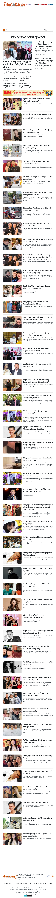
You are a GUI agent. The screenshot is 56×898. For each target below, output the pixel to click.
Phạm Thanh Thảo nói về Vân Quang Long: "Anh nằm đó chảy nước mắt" (36, 381)
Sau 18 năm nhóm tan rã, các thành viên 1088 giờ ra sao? (37, 725)
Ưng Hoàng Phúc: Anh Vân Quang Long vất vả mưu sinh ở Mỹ (37, 694)
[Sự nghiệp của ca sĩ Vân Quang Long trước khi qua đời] (12, 776)
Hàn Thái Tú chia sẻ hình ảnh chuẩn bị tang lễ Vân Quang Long (36, 647)
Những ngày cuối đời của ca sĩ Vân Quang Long (37, 757)
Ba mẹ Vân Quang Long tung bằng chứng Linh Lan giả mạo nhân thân (43, 44)
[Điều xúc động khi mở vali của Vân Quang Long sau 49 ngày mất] (12, 135)
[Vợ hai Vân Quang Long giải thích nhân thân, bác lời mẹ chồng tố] (17, 50)
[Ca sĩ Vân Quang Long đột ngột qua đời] (12, 807)
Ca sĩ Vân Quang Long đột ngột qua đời (36, 802)
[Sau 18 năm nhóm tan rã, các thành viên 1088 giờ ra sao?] (12, 729)
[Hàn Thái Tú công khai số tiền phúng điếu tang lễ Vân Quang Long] (12, 275)
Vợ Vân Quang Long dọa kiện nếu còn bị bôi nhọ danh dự (37, 225)
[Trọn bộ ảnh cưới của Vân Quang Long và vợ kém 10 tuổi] (12, 823)
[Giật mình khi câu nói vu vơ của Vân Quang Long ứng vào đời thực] (12, 620)
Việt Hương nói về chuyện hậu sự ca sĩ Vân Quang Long (38, 663)
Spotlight (50, 883)
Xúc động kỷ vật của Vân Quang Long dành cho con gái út (25, 78)
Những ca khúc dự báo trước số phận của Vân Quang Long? (37, 554)
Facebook (48, 876)
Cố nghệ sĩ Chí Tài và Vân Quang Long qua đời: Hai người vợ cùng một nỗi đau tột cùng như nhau (38, 507)
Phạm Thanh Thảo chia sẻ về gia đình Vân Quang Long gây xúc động (38, 632)
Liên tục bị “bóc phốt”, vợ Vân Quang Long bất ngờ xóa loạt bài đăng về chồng (37, 256)
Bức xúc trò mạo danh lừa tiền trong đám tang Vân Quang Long (37, 475)
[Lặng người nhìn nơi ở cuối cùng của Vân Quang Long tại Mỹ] (12, 463)
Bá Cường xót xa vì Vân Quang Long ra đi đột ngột (37, 569)
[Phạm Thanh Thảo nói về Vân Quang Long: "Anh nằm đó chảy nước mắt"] (12, 385)
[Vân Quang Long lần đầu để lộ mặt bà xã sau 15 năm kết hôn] (12, 839)
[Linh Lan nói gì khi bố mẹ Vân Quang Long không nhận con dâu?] (12, 338)
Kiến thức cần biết (27, 883)
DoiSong (44, 4)
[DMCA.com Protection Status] (28, 896)
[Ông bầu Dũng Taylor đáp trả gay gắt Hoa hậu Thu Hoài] (12, 369)
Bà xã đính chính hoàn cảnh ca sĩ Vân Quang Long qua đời (36, 710)
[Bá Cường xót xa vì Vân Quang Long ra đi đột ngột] (12, 573)
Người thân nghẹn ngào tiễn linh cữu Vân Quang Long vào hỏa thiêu (37, 318)
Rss (52, 876)
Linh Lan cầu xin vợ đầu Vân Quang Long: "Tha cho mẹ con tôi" (10, 78)
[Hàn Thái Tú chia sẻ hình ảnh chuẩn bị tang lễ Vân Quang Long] (12, 651)
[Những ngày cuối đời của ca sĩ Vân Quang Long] (12, 761)
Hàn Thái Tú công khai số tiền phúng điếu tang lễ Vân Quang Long (38, 272)
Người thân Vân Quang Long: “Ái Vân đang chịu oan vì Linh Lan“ (43, 61)
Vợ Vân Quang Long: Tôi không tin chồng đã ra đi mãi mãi (37, 741)
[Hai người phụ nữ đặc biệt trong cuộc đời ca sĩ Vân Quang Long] (12, 682)
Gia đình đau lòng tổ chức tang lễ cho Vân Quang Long (37, 178)
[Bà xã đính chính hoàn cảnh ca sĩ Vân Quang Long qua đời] (12, 714)
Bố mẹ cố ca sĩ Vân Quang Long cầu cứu (37, 114)
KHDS (28, 4)
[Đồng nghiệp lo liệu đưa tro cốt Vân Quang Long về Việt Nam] (12, 307)
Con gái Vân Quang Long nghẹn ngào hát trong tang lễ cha (37, 523)
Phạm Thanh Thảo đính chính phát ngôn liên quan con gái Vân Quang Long (9, 85)
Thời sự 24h (34, 883)
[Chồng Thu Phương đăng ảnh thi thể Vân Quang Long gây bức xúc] (12, 400)
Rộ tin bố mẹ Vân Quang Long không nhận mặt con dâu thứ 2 (36, 350)
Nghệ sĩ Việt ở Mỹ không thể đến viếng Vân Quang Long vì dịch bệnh (37, 428)
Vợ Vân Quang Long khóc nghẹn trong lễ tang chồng (37, 538)
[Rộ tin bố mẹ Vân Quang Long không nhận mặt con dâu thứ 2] (12, 353)
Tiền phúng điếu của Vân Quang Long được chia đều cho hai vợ (36, 162)
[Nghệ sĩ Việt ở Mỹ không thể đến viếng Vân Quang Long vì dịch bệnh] (12, 432)
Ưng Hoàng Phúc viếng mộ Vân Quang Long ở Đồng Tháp (36, 147)
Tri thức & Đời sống (42, 883)
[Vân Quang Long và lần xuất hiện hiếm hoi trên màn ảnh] (12, 589)
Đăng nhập (50, 29)
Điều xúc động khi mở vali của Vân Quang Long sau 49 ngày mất (37, 131)
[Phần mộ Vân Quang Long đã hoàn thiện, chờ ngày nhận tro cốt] (12, 197)
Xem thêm (12, 30)
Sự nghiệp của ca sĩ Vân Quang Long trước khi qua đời (38, 772)
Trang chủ (4, 30)
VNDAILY (36, 4)
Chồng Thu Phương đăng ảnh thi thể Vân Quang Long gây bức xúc (37, 396)
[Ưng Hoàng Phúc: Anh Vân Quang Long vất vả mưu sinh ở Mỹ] (12, 698)
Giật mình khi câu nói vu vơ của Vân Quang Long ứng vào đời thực (35, 616)
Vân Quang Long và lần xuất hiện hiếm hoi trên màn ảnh (36, 585)
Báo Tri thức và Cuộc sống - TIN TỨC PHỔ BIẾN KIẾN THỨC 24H (14, 4)
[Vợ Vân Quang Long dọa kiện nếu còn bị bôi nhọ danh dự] (12, 228)
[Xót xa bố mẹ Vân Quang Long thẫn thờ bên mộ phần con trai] (12, 213)
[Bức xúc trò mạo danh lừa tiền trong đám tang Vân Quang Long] (12, 478)
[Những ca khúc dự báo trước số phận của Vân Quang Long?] (12, 558)
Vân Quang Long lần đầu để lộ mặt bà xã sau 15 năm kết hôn (37, 835)
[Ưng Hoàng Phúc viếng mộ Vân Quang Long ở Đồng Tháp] (12, 150)
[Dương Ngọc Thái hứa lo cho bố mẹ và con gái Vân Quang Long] (12, 244)
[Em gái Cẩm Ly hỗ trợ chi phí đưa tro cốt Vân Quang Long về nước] (12, 494)
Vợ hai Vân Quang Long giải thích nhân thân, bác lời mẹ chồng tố (17, 64)
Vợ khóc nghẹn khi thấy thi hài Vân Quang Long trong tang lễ (38, 443)
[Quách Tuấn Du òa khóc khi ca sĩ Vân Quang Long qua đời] (12, 792)
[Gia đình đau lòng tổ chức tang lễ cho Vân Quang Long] (12, 182)
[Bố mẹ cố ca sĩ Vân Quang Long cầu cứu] (12, 119)
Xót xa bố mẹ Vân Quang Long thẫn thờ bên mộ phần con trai (37, 209)
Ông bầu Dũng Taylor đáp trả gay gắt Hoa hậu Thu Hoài (37, 365)
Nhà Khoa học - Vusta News (15, 883)
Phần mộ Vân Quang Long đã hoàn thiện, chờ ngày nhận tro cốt (37, 193)
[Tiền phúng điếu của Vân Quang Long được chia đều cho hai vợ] (12, 166)
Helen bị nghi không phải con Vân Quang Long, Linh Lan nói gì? (25, 85)
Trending (8, 30)
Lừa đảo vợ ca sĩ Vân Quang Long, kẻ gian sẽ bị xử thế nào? (37, 412)
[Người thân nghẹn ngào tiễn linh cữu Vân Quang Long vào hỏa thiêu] (12, 322)
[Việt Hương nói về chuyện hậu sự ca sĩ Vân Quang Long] (12, 667)
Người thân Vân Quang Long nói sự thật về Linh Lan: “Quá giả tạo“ (37, 287)
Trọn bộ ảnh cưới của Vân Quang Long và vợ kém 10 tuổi (37, 819)
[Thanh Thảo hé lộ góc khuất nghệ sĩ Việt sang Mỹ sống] (12, 604)
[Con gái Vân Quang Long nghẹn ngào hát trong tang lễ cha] (12, 526)
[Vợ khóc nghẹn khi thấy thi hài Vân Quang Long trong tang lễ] (12, 447)
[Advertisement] (28, 18)
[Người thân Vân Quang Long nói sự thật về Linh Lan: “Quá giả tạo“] (12, 291)
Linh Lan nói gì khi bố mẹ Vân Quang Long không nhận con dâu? (36, 334)
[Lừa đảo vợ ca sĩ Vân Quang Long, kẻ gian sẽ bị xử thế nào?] (12, 416)
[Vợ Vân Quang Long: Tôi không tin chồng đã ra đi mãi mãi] (12, 745)
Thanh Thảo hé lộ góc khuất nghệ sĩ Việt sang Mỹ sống (37, 601)
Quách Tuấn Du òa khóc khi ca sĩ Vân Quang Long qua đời (36, 788)
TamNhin (50, 4)
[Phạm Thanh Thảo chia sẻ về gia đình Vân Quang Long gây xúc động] (12, 636)
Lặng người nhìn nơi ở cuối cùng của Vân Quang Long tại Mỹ (37, 459)
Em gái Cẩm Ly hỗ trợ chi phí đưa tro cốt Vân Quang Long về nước (37, 490)
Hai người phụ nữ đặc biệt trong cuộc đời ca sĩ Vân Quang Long (37, 679)
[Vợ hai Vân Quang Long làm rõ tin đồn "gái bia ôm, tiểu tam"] (12, 104)
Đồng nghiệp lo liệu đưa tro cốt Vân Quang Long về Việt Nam (35, 303)
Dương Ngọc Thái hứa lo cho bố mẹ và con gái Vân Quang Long (38, 240)
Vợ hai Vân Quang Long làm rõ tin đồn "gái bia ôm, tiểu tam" (36, 100)
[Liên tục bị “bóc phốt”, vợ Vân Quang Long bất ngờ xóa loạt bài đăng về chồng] (12, 260)
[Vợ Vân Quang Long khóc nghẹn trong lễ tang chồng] (12, 542)
